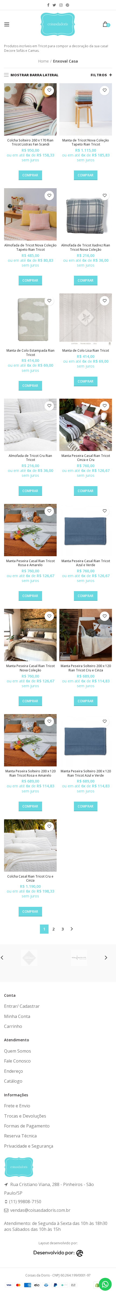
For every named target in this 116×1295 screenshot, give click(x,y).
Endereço (13, 1071)
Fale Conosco (17, 1061)
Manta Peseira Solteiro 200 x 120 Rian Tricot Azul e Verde (86, 773)
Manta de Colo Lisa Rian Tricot (85, 350)
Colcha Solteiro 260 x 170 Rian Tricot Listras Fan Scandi (30, 142)
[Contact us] (105, 1284)
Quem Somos (17, 1051)
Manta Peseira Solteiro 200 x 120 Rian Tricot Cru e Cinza (86, 668)
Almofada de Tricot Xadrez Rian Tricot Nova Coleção (85, 247)
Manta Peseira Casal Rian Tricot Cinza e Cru (86, 458)
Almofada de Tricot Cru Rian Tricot (30, 458)
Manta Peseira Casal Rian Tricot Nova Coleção (30, 668)
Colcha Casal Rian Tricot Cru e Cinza (30, 878)
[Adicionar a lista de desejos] (49, 90)
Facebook (48, 5)
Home (43, 61)
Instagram (61, 5)
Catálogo (13, 1081)
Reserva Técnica (20, 1136)
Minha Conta (17, 1016)
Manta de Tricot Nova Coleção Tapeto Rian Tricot (85, 142)
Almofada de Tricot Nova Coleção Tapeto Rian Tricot (30, 247)
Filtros (99, 74)
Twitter (54, 5)
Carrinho (13, 1026)
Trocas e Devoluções (25, 1116)
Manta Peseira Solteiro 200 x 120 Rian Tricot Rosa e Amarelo (30, 773)
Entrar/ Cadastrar (22, 1006)
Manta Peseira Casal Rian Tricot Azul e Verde (86, 563)
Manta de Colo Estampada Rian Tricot (30, 352)
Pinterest (67, 5)
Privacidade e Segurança (28, 1146)
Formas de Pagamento (27, 1126)
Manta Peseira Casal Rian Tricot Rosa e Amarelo (30, 563)
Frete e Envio (17, 1106)
